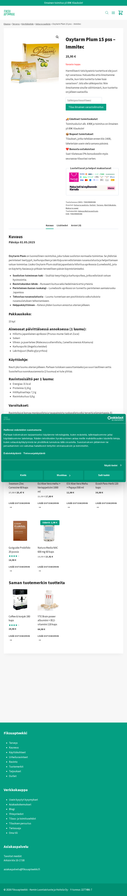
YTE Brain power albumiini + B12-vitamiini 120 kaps (47, 620)
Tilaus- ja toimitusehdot (22, 818)
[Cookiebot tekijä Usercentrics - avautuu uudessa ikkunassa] (109, 418)
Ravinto (13, 762)
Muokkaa (62, 475)
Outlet (93, 205)
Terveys (16, 23)
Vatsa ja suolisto (42, 23)
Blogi (12, 809)
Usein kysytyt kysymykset (23, 799)
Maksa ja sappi (72, 208)
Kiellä (23, 475)
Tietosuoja (15, 828)
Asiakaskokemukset (20, 804)
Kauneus (14, 747)
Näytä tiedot (110, 465)
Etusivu (7, 23)
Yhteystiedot (16, 814)
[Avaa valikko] (113, 13)
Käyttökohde (28, 23)
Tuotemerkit (16, 766)
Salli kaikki (104, 475)
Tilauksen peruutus (20, 823)
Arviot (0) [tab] (76, 225)
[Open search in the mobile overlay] (106, 12)
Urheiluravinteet (18, 757)
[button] (57, 37)
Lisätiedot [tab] (62, 225)
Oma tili (13, 833)
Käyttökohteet (17, 752)
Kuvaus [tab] (50, 225)
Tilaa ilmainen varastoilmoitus (85, 107)
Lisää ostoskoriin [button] (19, 503)
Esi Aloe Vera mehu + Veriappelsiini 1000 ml (49, 487)
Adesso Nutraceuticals (88, 211)
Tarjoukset (15, 771)
